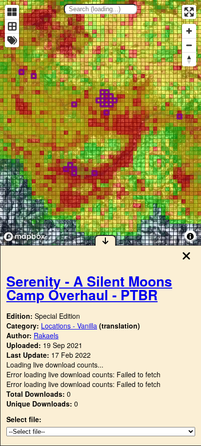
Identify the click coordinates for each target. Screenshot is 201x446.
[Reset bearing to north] (189, 59)
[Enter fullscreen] (189, 12)
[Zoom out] (189, 45)
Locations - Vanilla (69, 325)
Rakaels (46, 335)
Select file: (23, 419)
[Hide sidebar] (105, 240)
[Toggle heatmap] (12, 12)
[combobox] (100, 9)
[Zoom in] (189, 31)
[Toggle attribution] (190, 236)
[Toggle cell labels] (12, 40)
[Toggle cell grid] (12, 26)
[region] (100, 122)
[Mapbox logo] (24, 236)
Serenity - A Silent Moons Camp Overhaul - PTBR (89, 288)
